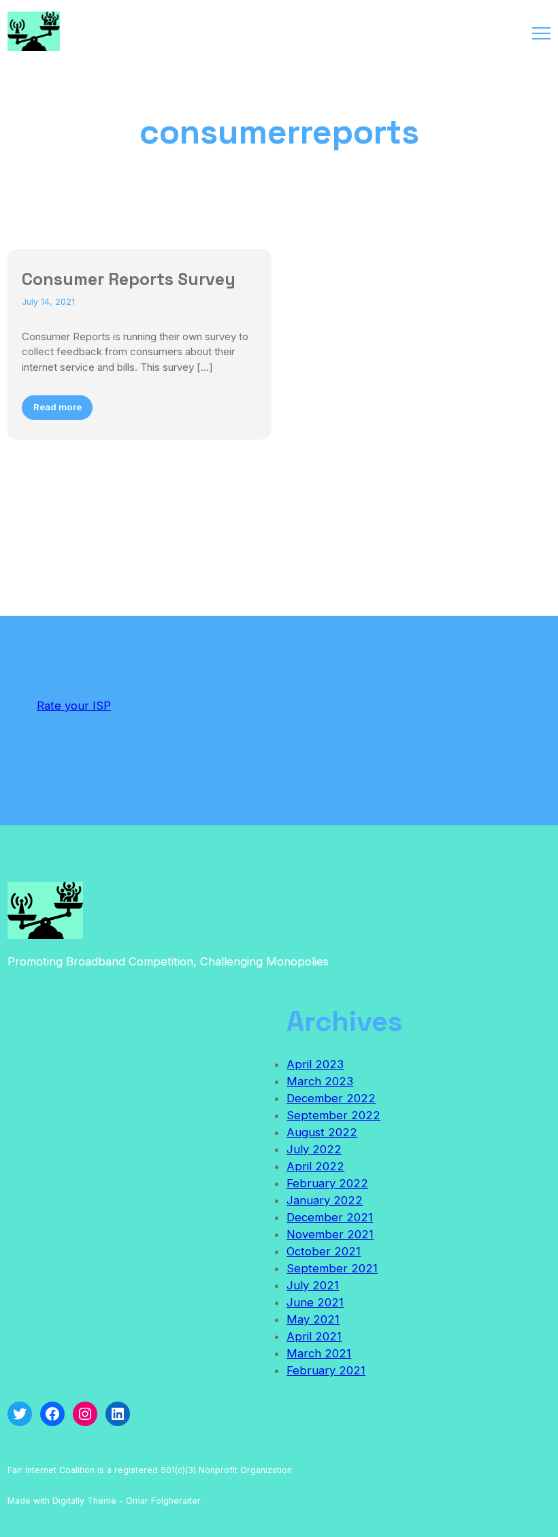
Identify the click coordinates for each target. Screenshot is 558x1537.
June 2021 (315, 1302)
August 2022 (321, 1132)
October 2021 (323, 1251)
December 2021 (329, 1217)
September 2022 (333, 1115)
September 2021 (332, 1268)
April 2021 (314, 1336)
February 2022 (327, 1183)
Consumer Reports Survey (128, 279)
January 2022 (324, 1200)
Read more (57, 406)
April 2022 (315, 1166)
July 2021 (312, 1285)
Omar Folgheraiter (163, 1500)
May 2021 (313, 1319)
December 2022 (331, 1098)
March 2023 (319, 1081)
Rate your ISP (74, 705)
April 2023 (315, 1064)
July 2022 (314, 1149)
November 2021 (330, 1234)
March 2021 (318, 1353)
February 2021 (325, 1370)
